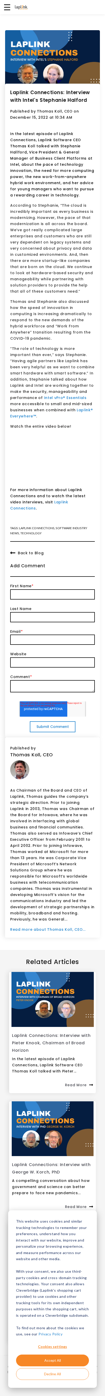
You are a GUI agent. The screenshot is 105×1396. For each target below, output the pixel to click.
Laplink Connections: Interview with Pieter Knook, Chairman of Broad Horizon (51, 1043)
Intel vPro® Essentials (65, 397)
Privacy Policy (50, 1334)
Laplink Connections (36, 528)
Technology (31, 533)
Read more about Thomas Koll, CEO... (48, 929)
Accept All (52, 1360)
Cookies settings (52, 1346)
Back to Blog (31, 553)
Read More (76, 1085)
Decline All (52, 1374)
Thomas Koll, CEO (54, 111)
